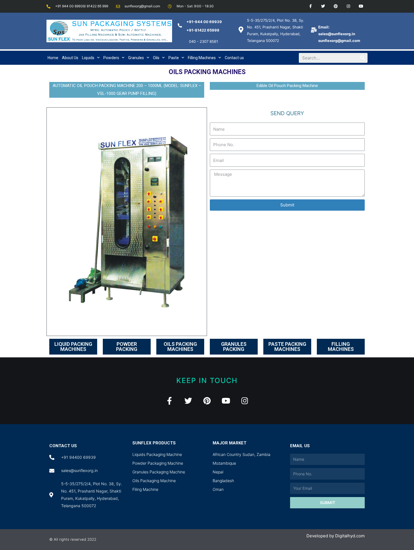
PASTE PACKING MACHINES (287, 346)
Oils (156, 57)
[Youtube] (361, 6)
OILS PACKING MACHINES (180, 346)
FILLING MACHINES (341, 346)
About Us (70, 57)
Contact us (234, 57)
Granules (136, 57)
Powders (111, 57)
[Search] (363, 58)
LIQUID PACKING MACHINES (73, 346)
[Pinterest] (336, 6)
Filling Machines (202, 57)
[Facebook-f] (310, 6)
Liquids (88, 57)
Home (53, 57)
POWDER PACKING (126, 346)
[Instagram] (348, 6)
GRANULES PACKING (233, 346)
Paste (173, 57)
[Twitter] (323, 6)
